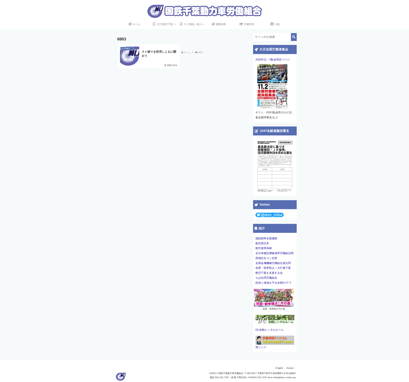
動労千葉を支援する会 (269, 272)
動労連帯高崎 (263, 248)
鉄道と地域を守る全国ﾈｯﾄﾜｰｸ (273, 282)
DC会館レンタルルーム (269, 329)
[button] (294, 37)
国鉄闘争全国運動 (266, 238)
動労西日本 (262, 243)
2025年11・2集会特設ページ (272, 59)
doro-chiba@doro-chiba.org (282, 377)
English (279, 368)
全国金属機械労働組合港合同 (273, 263)
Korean (290, 368)
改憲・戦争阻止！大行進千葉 (273, 267)
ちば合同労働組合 (266, 277)
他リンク (260, 347)
